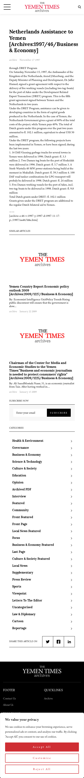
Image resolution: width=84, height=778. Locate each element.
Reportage (19, 628)
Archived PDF (21, 489)
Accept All (42, 747)
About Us (8, 705)
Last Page (18, 552)
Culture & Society (24, 468)
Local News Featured (26, 531)
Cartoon (17, 621)
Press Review (21, 579)
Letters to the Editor (27, 600)
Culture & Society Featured (31, 559)
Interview (19, 496)
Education (19, 475)
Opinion (17, 482)
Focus (16, 538)
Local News (20, 566)
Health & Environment (27, 441)
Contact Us (9, 698)
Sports (16, 586)
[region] (42, 745)
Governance (20, 448)
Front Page (19, 524)
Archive (48, 698)
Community (20, 510)
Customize (42, 758)
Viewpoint (19, 593)
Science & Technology (27, 462)
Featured (18, 503)
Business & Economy (26, 455)
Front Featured (22, 517)
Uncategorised (22, 607)
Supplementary (22, 572)
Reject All (42, 769)
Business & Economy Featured (33, 545)
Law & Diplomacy (23, 614)
